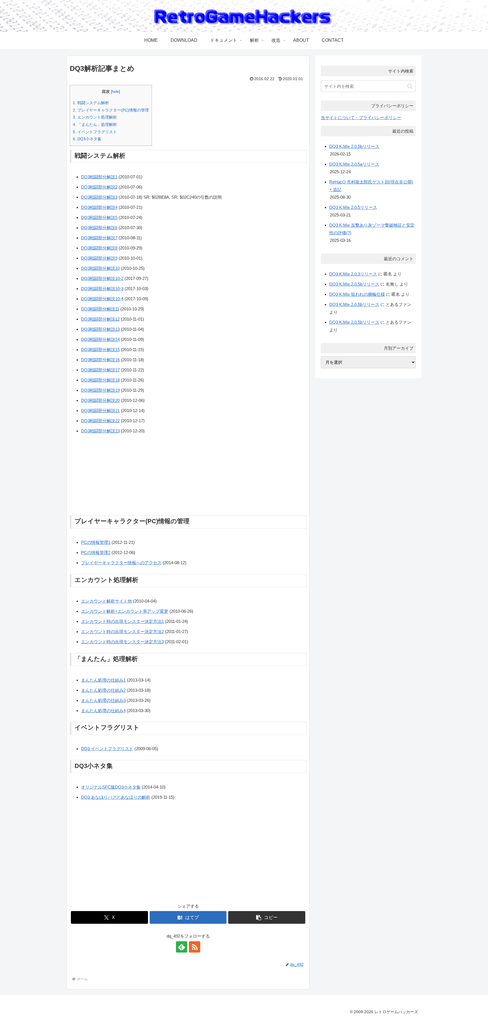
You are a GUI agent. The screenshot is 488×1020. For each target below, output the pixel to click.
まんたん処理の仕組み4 (103, 710)
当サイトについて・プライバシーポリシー (361, 117)
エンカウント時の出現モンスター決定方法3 (122, 641)
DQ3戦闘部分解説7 (99, 237)
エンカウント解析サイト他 (106, 601)
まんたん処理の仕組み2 (103, 690)
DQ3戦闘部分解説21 (100, 410)
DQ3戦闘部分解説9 (99, 258)
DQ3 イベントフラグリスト (107, 748)
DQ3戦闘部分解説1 (99, 176)
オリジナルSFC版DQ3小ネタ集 (111, 787)
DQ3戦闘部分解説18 (100, 380)
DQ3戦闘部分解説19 (100, 390)
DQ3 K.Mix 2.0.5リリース (353, 207)
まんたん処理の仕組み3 (103, 700)
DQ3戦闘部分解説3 (99, 197)
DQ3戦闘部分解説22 (100, 420)
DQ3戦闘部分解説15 (100, 349)
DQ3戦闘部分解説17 (100, 369)
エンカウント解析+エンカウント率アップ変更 (124, 611)
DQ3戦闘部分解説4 (99, 207)
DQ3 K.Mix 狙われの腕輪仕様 (357, 294)
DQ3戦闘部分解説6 (99, 227)
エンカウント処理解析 (95, 117)
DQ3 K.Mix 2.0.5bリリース (354, 146)
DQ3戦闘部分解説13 (100, 329)
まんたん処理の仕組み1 (103, 680)
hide (115, 91)
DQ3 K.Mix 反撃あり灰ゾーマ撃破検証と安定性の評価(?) (372, 229)
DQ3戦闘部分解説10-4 (102, 298)
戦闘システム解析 (91, 102)
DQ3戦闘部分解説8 (99, 248)
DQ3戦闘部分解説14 (100, 339)
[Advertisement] (120, 479)
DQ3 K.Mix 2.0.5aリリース (354, 164)
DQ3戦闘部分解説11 (100, 309)
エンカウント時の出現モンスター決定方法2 (122, 631)
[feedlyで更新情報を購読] (181, 947)
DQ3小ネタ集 (87, 139)
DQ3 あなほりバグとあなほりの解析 (115, 797)
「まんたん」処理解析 (95, 124)
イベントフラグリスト (95, 132)
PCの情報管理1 (95, 542)
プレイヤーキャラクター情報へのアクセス (121, 562)
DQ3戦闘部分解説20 (100, 400)
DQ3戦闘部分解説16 (100, 359)
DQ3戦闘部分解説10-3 (102, 288)
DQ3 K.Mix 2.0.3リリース (353, 274)
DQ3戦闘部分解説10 (100, 268)
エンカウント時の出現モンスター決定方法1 (122, 621)
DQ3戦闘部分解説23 (100, 430)
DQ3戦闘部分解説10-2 (102, 278)
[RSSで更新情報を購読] (194, 947)
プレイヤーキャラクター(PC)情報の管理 (111, 110)
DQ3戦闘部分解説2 (99, 187)
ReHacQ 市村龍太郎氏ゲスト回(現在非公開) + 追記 (371, 186)
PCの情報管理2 (95, 552)
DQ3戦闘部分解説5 (99, 217)
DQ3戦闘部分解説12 (100, 319)
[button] (266, 917)
